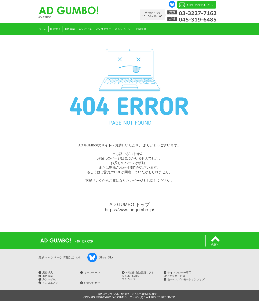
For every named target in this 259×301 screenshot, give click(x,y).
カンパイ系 (49, 279)
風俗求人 (47, 272)
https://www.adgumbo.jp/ (129, 209)
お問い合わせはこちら (200, 4)
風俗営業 (47, 275)
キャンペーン (92, 272)
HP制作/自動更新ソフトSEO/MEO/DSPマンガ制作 (138, 275)
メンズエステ (50, 282)
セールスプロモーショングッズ (186, 279)
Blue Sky (106, 257)
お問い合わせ (92, 282)
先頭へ (215, 244)
